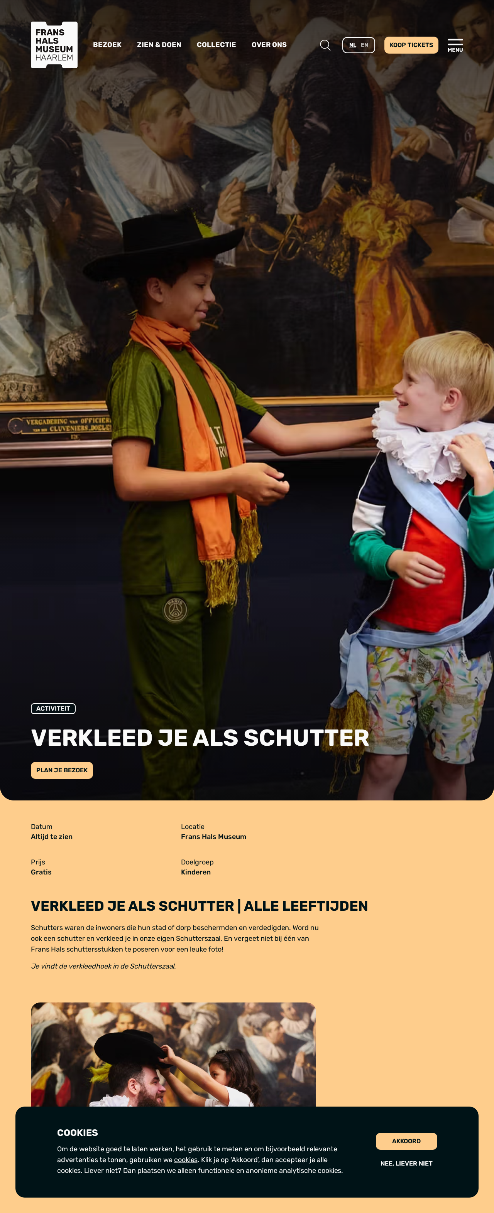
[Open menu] (455, 45)
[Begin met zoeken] (325, 45)
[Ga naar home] (54, 45)
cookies (186, 1160)
